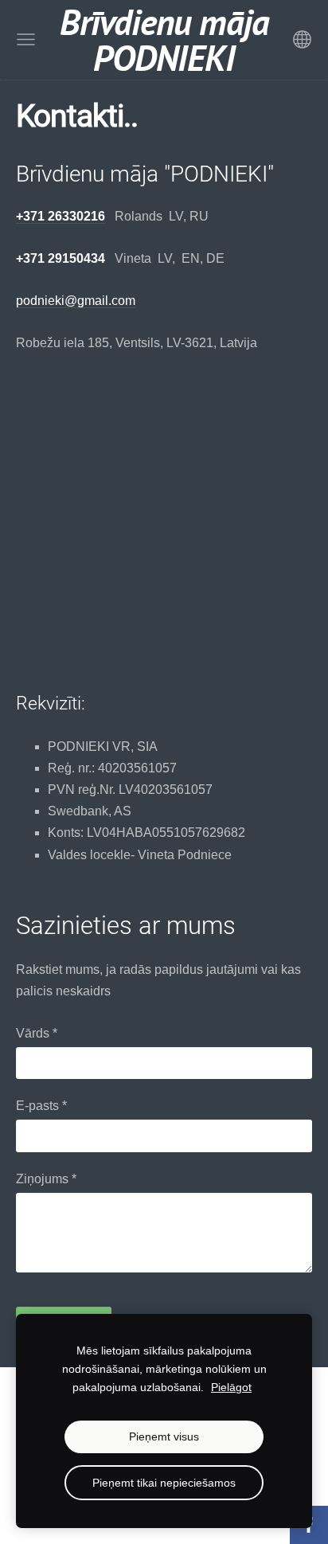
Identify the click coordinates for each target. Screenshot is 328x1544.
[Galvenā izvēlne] (26, 39)
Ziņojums (46, 1179)
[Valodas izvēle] (302, 39)
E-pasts (41, 1105)
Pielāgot (231, 1387)
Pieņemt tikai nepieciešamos (164, 1482)
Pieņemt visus (164, 1436)
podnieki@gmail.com (75, 300)
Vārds (36, 1033)
